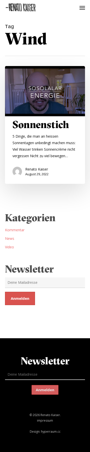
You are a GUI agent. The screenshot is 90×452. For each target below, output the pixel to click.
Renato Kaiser (36, 169)
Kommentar (14, 230)
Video (9, 247)
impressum (45, 420)
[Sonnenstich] (45, 125)
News (9, 238)
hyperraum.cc (50, 431)
